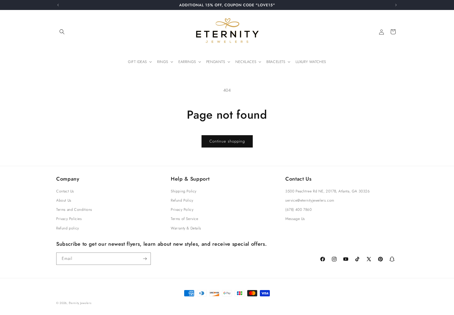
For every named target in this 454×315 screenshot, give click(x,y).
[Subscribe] (145, 259)
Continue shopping (227, 141)
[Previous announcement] (58, 5)
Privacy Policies (69, 218)
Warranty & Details (186, 228)
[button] (62, 32)
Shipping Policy (184, 191)
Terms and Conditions (74, 209)
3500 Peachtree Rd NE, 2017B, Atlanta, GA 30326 (327, 191)
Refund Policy (182, 200)
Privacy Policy (182, 209)
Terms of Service (184, 218)
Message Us (295, 218)
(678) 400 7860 (298, 209)
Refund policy (67, 228)
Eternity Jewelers (80, 303)
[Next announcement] (396, 5)
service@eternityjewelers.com (309, 200)
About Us (63, 200)
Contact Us (65, 191)
